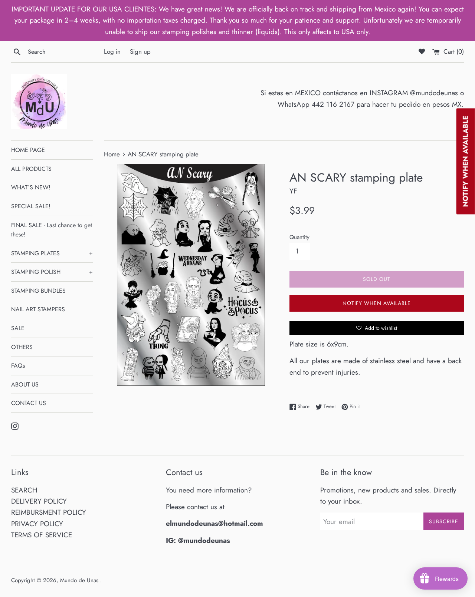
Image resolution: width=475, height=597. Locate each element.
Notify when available (377, 303)
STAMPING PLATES (52, 253)
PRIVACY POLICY (37, 524)
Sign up (140, 51)
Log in (112, 51)
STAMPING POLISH (52, 272)
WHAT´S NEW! (30, 187)
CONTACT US (28, 403)
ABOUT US (25, 384)
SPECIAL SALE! (30, 206)
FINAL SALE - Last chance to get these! (51, 230)
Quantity (299, 237)
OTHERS (22, 347)
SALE (17, 328)
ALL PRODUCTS (31, 169)
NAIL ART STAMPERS (38, 309)
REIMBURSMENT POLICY (48, 512)
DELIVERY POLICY (39, 501)
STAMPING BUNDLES (38, 290)
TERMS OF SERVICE (41, 535)
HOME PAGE (28, 150)
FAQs (18, 365)
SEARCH (24, 490)
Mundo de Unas (80, 580)
